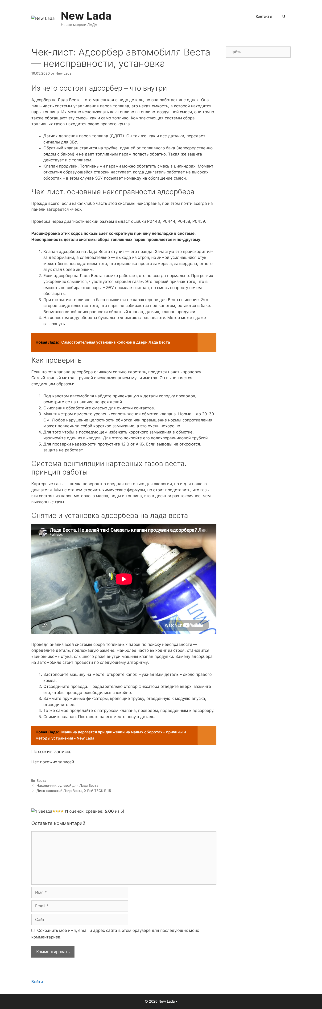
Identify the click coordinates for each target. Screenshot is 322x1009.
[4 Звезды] (59, 811)
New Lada (86, 15)
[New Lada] (43, 18)
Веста (41, 780)
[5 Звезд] (62, 811)
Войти (37, 981)
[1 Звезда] (41, 811)
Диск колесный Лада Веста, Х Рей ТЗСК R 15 (74, 791)
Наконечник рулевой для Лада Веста (67, 785)
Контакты (264, 16)
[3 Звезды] (56, 811)
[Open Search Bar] (284, 16)
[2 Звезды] (53, 811)
